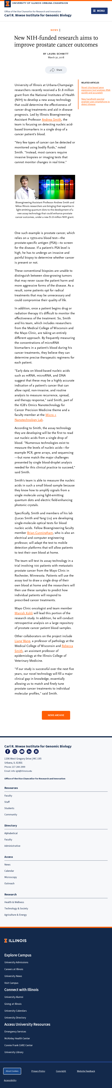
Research (10, 894)
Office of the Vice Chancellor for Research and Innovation (32, 11)
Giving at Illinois (13, 1004)
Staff (7, 802)
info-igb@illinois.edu (21, 771)
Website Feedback (86, 1071)
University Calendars (15, 1011)
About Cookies (12, 1071)
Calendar (9, 871)
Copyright (61, 1071)
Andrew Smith (51, 119)
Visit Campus (11, 983)
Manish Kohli (24, 613)
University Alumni (13, 997)
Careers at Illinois (13, 969)
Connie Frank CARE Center (18, 1045)
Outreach (9, 883)
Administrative (12, 846)
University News (13, 976)
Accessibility (10, 1080)
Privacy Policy (38, 1071)
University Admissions (16, 962)
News (54, 30)
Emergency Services (15, 1031)
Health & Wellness (14, 902)
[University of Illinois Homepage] (15, 941)
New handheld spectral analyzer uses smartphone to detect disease (95, 102)
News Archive (56, 715)
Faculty (8, 796)
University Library (13, 1052)
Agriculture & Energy (15, 915)
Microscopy (10, 877)
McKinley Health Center (17, 1038)
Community (10, 814)
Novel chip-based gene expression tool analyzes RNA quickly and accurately (95, 90)
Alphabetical (11, 833)
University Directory (15, 1018)
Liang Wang (22, 641)
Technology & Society (16, 908)
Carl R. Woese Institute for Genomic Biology (38, 15)
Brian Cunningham (40, 533)
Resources (11, 788)
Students (9, 808)
